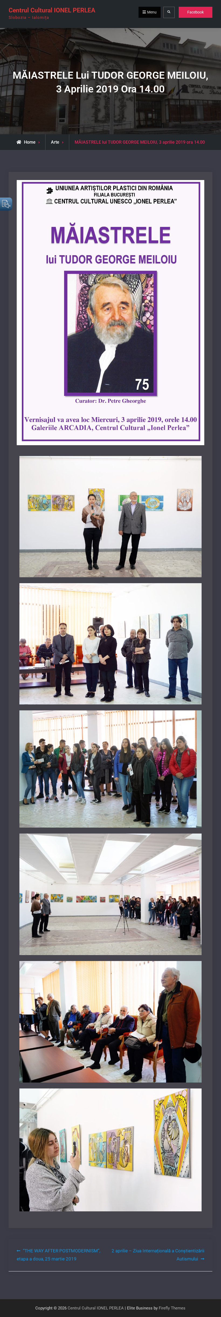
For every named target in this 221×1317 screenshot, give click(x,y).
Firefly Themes (172, 1308)
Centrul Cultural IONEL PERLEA (52, 10)
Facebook (195, 12)
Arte (55, 142)
